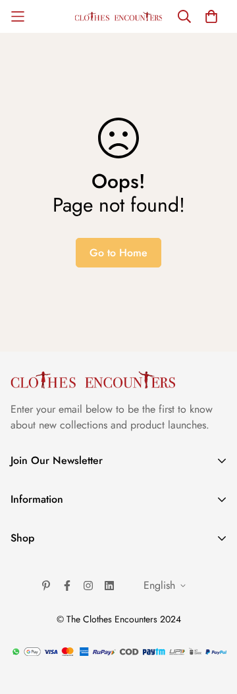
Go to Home (118, 252)
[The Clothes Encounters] (118, 16)
